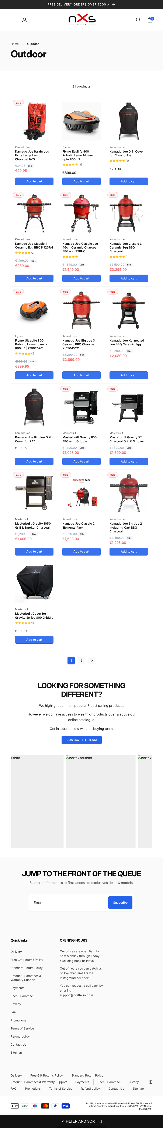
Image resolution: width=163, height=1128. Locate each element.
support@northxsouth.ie (76, 995)
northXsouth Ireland (105, 1103)
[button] (13, 20)
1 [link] (71, 660)
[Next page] (92, 660)
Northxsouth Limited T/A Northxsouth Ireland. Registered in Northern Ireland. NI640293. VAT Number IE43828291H (120, 1106)
